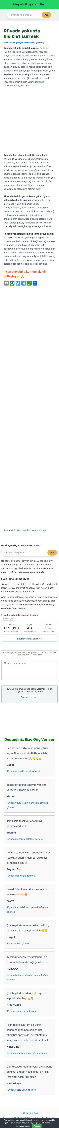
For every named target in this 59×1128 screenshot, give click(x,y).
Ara (46, 15)
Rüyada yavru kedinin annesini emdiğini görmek (28, 805)
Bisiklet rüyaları (22, 530)
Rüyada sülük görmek (18, 943)
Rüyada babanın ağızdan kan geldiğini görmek (27, 977)
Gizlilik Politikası (29, 1112)
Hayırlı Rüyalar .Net (29, 4)
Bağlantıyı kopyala (29, 697)
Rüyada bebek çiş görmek (21, 875)
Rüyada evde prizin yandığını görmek (27, 1053)
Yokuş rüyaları (39, 530)
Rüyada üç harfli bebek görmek (24, 771)
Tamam (37, 1126)
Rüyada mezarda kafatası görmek (25, 838)
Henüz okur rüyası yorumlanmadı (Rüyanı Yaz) (24, 42)
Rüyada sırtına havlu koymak (22, 1011)
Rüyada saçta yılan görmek (21, 1089)
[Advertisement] (29, 120)
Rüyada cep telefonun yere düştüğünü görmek (27, 909)
